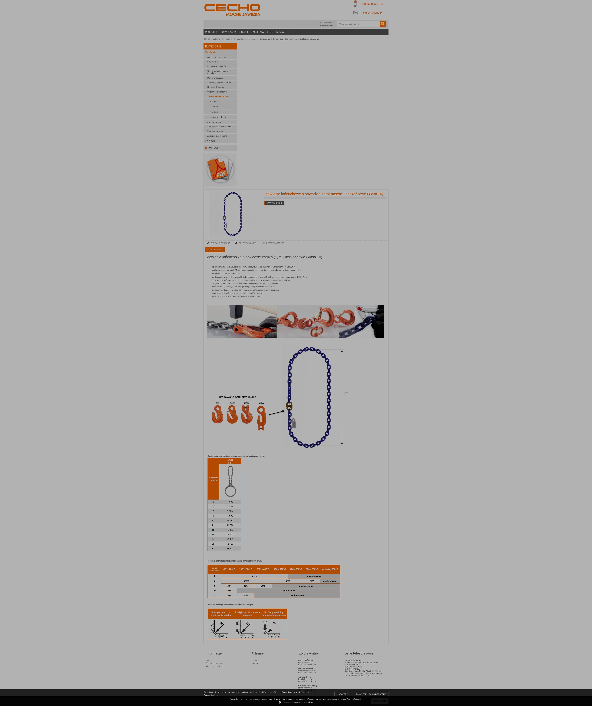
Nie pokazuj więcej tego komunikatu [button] (298, 702)
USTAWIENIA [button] (342, 694)
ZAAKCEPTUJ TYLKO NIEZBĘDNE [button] (371, 694)
